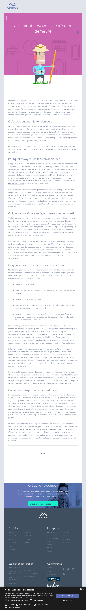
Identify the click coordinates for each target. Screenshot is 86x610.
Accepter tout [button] (67, 596)
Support (50, 571)
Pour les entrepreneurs (29, 569)
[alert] (43, 598)
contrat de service (16, 183)
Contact (66, 536)
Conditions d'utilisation (51, 543)
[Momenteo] (9, 6)
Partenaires (67, 539)
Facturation (12, 536)
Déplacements (29, 536)
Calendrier (12, 543)
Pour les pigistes (14, 568)
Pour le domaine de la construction (31, 575)
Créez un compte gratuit (41, 504)
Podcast (50, 551)
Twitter (68, 569)
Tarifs (10, 532)
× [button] (83, 589)
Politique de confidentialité (52, 537)
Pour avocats (13, 583)
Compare (27, 543)
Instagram (73, 569)
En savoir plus (28, 597)
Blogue (49, 568)
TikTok (64, 574)
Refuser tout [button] (67, 601)
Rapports (11, 550)
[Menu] (79, 32)
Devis (10, 546)
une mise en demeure (51, 126)
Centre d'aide (51, 575)
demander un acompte (55, 432)
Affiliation (66, 543)
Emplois (65, 532)
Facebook (63, 569)
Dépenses (27, 532)
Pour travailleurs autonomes (14, 578)
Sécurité (27, 539)
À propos (50, 532)
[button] (29, 607)
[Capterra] (54, 579)
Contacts (11, 539)
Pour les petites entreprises (14, 573)
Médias (49, 548)
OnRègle (52, 244)
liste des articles (18, 18)
